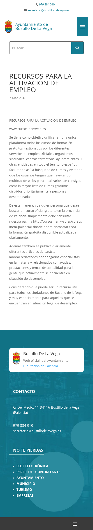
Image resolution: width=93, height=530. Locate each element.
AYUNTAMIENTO (30, 477)
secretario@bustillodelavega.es (48, 10)
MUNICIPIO (25, 483)
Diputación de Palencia (40, 366)
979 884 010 (47, 4)
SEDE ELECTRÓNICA (32, 466)
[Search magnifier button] (77, 48)
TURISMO (24, 489)
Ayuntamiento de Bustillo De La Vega (33, 26)
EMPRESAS (24, 495)
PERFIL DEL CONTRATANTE (38, 472)
